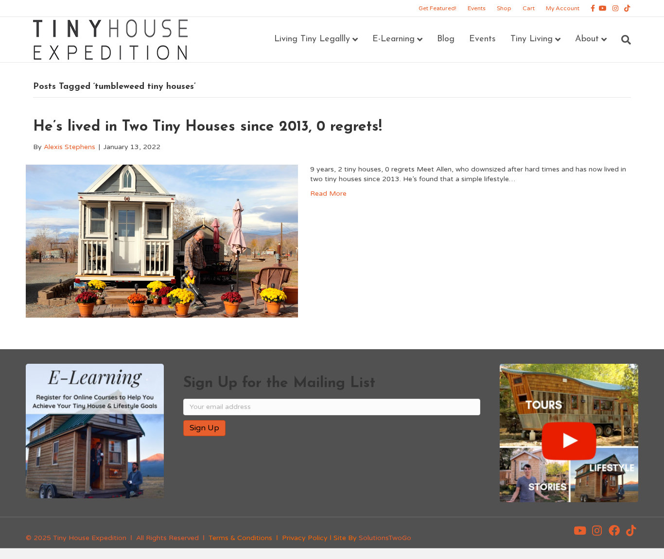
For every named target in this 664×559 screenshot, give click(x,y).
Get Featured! (437, 8)
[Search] (622, 40)
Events (477, 8)
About (587, 39)
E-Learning (393, 39)
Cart (529, 8)
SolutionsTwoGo (385, 538)
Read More (328, 193)
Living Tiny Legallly (312, 39)
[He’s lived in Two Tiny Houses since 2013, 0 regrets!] (162, 241)
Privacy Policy (305, 538)
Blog (445, 39)
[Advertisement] (297, 475)
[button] (580, 531)
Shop (504, 8)
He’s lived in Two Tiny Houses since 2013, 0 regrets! (207, 127)
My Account (562, 8)
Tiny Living (531, 39)
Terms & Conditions (240, 538)
